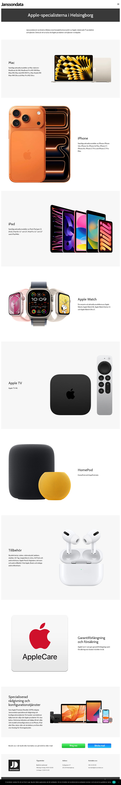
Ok (114, 782)
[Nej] (119, 782)
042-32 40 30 (92, 765)
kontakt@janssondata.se (95, 767)
